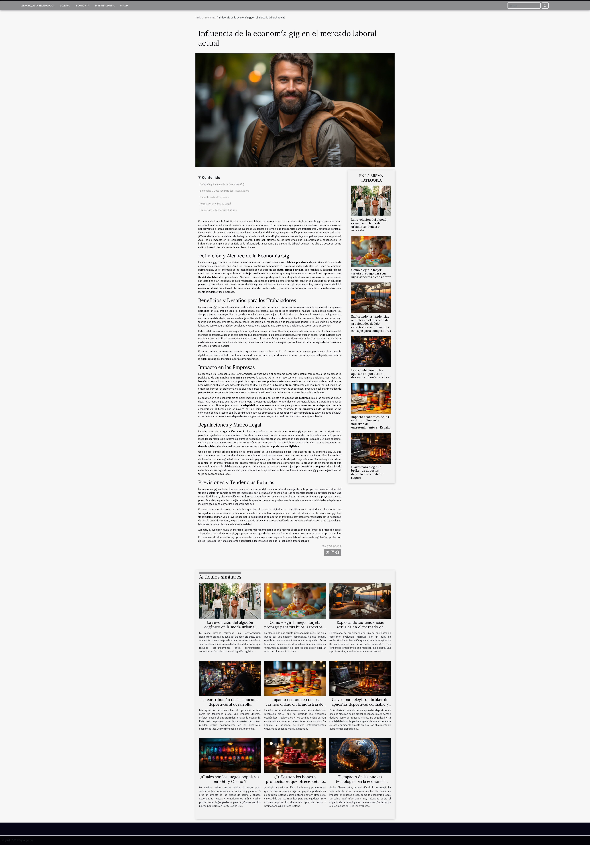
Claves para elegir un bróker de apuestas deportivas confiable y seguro (367, 472)
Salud (124, 5)
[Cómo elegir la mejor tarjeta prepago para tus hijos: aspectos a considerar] (371, 250)
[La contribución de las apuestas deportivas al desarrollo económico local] (371, 351)
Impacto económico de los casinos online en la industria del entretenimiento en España (370, 422)
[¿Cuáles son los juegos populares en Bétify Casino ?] (230, 755)
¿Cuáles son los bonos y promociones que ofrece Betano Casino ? (295, 781)
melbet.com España (276, 351)
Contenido (211, 177)
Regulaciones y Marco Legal (215, 203)
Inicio (198, 17)
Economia (82, 5)
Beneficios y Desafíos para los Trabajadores (224, 190)
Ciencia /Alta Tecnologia (37, 5)
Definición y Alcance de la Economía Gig (222, 184)
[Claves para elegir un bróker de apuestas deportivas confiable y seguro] (371, 448)
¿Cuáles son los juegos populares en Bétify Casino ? (229, 779)
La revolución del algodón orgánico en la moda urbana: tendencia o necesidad (369, 225)
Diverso (65, 5)
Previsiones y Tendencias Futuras (218, 210)
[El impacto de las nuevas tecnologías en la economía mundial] (360, 755)
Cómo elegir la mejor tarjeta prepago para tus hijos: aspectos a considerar (371, 273)
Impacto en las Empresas (214, 197)
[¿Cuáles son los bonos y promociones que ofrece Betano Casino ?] (295, 755)
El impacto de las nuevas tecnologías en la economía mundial (360, 781)
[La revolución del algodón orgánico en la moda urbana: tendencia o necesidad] (371, 200)
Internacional (105, 5)
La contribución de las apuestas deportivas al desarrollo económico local (370, 373)
